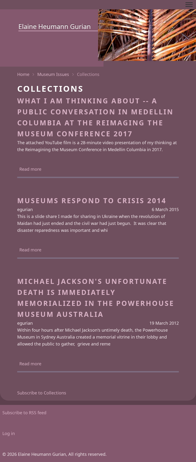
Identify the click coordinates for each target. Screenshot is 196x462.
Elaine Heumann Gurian (54, 26)
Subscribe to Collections (41, 393)
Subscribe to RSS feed (24, 412)
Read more (30, 169)
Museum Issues (53, 74)
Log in (8, 433)
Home (23, 74)
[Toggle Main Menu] (189, 4)
